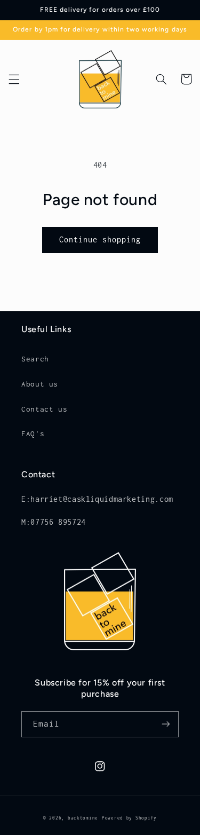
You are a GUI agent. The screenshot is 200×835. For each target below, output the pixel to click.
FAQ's (32, 433)
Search (35, 359)
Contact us (44, 409)
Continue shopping (100, 239)
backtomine (83, 818)
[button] (14, 79)
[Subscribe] (166, 724)
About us (39, 384)
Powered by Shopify (129, 818)
